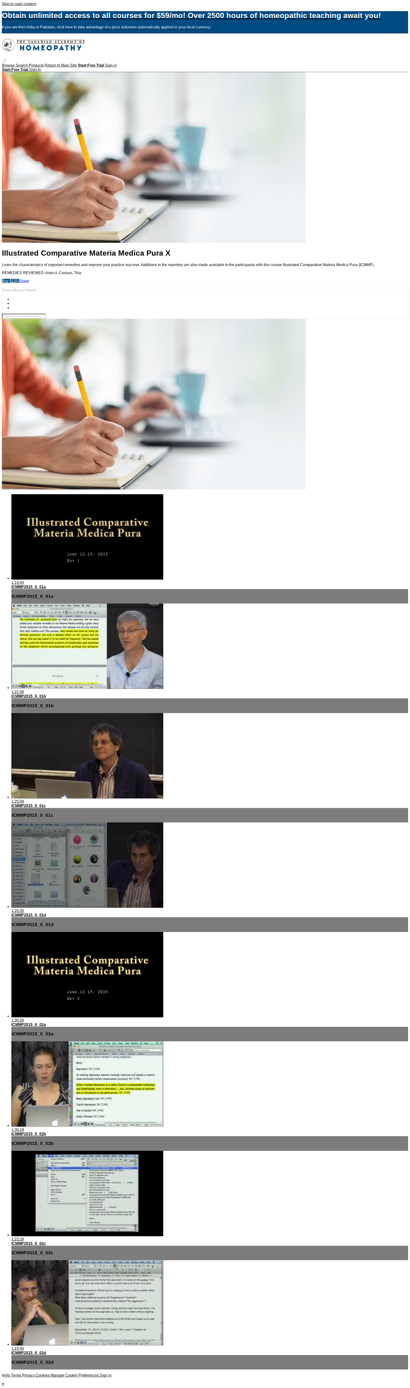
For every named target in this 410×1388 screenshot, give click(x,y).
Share (24, 281)
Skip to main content (19, 4)
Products (36, 65)
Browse (9, 65)
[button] (4, 60)
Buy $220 (10, 281)
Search (22, 65)
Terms (16, 1375)
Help (6, 1375)
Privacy (29, 1375)
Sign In (35, 70)
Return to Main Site (61, 65)
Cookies (43, 1375)
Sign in (111, 65)
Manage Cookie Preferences (75, 1375)
